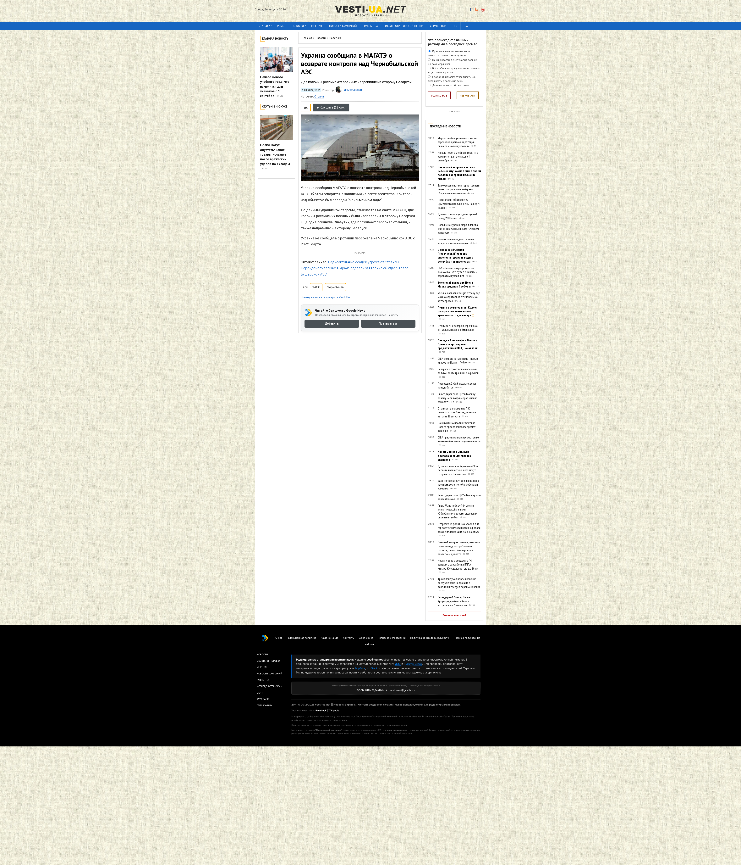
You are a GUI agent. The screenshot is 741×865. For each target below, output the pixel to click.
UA (466, 26)
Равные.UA (371, 26)
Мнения (316, 26)
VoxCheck (372, 668)
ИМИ (398, 663)
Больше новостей (454, 615)
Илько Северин (353, 89)
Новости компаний (343, 26)
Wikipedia (333, 710)
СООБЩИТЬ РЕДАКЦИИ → (372, 690)
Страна (319, 96)
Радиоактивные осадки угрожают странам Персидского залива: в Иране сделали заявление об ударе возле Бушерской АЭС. (354, 268)
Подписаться (388, 323)
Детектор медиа (413, 663)
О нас (278, 638)
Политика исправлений (392, 638)
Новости (298, 26)
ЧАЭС (316, 287)
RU (455, 26)
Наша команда (329, 638)
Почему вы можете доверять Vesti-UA (325, 297)
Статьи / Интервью (268, 661)
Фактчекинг (366, 638)
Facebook (321, 710)
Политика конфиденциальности (429, 638)
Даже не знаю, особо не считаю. (451, 85)
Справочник (438, 26)
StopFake (360, 668)
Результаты (467, 96)
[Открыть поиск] (483, 10)
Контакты (348, 638)
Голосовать (439, 96)
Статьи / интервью (271, 26)
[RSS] (476, 10)
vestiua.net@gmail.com (402, 690)
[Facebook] (470, 10)
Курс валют (264, 699)
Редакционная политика (301, 638)
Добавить (332, 323)
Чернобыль (335, 287)
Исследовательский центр (404, 26)
